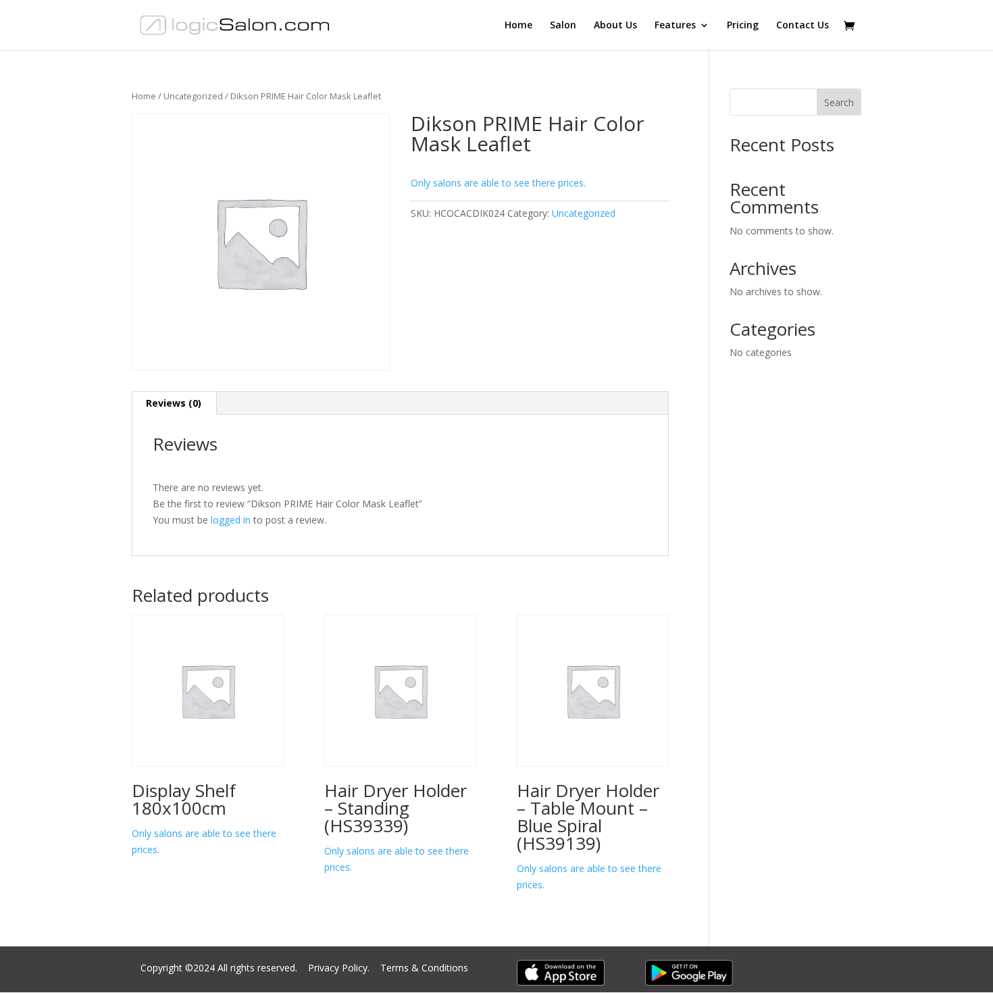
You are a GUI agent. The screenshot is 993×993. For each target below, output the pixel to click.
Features (675, 25)
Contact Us (802, 25)
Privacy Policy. (340, 967)
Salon (563, 25)
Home (518, 25)
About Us (615, 25)
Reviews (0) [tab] (173, 403)
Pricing (743, 25)
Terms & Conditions (424, 967)
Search (839, 102)
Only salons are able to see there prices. (498, 182)
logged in (231, 519)
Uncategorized (193, 96)
